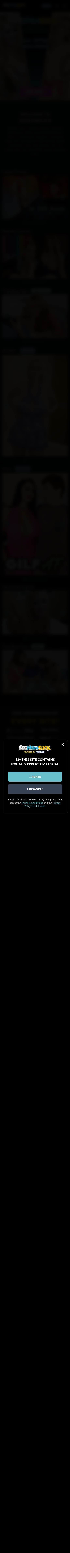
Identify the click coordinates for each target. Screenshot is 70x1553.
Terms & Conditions (32, 802)
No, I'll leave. (39, 806)
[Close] (63, 745)
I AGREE (35, 777)
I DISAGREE (35, 789)
